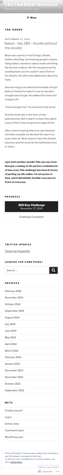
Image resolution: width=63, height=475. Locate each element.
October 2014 (13, 304)
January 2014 (12, 363)
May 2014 (10, 337)
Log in (8, 417)
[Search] (53, 270)
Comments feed (14, 430)
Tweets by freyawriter (17, 251)
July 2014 (10, 324)
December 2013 (14, 370)
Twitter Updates (18, 244)
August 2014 (12, 317)
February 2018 (13, 291)
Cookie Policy (16, 462)
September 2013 (14, 390)
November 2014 (14, 297)
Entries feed (12, 423)
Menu (33, 17)
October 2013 (13, 383)
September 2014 (14, 310)
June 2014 (10, 330)
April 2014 (11, 344)
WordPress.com (14, 437)
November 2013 (14, 377)
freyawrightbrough (31, 4)
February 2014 (13, 357)
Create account (13, 410)
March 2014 (11, 350)
